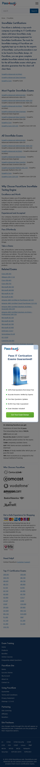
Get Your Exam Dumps (20, 415)
